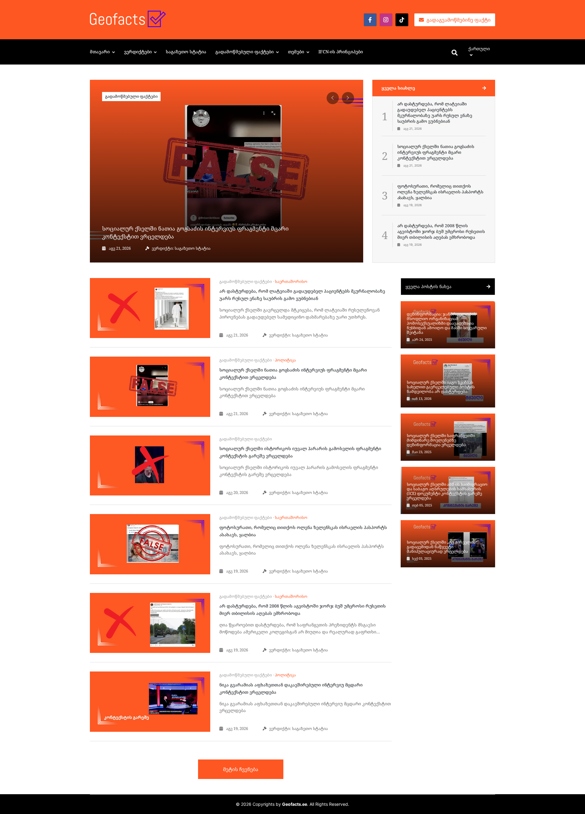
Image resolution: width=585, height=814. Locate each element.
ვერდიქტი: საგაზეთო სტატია (181, 248)
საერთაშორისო (291, 281)
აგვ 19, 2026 (236, 571)
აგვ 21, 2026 (119, 248)
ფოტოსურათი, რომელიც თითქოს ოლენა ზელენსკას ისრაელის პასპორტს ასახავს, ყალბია (303, 530)
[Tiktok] (401, 19)
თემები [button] (296, 52)
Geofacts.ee (294, 804)
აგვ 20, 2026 (236, 492)
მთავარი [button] (100, 52)
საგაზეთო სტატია (186, 52)
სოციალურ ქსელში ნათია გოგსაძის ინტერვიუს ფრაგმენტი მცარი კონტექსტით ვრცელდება (195, 232)
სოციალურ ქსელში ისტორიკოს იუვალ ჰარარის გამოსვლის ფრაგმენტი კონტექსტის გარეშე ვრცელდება (300, 452)
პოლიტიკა (285, 360)
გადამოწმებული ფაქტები (131, 96)
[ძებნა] (455, 53)
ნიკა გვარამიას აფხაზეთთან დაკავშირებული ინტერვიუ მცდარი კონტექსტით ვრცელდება (291, 688)
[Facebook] (370, 19)
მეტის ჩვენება (240, 769)
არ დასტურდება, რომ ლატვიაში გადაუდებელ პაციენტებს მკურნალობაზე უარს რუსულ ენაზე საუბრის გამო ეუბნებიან (302, 294)
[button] (348, 98)
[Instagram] (386, 19)
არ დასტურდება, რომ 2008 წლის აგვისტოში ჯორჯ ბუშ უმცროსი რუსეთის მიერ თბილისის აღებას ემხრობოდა (302, 609)
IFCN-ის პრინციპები (340, 52)
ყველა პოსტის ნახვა (429, 286)
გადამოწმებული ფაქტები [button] (245, 52)
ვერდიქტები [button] (138, 52)
